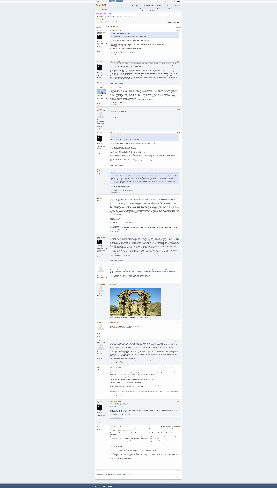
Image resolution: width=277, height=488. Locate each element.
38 (111, 26)
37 (110, 26)
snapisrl (101, 322)
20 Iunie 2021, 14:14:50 (114, 264)
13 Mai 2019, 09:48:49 (114, 197)
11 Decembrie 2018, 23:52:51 (115, 109)
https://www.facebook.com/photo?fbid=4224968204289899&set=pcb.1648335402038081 (134, 287)
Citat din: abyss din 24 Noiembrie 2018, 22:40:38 (121, 33)
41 (117, 26)
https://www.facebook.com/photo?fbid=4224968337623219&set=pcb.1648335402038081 (130, 275)
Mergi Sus (99, 471)
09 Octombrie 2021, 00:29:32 (115, 367)
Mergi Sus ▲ (179, 485)
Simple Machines (105, 485)
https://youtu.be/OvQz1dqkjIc (116, 446)
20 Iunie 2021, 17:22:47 (114, 284)
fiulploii (101, 87)
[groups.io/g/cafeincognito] (98, 49)
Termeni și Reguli (173, 485)
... (107, 26)
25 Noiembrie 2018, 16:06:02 (115, 30)
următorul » (177, 22)
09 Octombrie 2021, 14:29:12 (115, 401)
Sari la (160, 476)
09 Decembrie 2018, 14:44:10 (115, 61)
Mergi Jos (99, 26)
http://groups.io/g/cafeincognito (116, 57)
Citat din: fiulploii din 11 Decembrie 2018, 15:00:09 (122, 135)
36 (108, 26)
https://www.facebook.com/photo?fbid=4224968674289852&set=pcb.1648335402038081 (130, 276)
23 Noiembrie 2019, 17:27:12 (116, 235)
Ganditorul (102, 265)
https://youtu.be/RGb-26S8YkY (117, 362)
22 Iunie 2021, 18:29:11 (114, 340)
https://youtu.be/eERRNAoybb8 (117, 445)
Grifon (100, 30)
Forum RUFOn (101, 5)
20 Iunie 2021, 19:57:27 (114, 322)
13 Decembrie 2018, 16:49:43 (115, 169)
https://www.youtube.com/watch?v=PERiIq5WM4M (121, 190)
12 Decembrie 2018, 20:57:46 (115, 132)
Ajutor (168, 485)
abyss (100, 109)
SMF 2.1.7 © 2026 (98, 485)
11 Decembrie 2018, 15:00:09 (115, 87)
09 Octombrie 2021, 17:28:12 (115, 426)
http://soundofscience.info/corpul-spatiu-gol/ (120, 186)
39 (113, 26)
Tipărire (178, 26)
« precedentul (170, 22)
